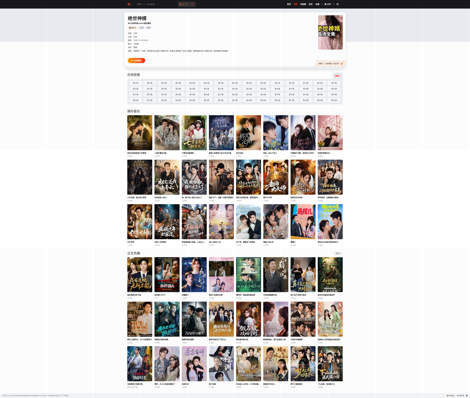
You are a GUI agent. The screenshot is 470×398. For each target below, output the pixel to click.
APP (329, 4)
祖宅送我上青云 (160, 197)
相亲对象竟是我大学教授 (136, 153)
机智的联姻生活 (324, 153)
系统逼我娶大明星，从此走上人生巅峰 (194, 242)
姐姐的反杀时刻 (297, 197)
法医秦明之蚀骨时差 (135, 384)
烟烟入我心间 (268, 242)
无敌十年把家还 (160, 242)
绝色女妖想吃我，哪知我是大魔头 (248, 197)
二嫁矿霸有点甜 (160, 153)
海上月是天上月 (215, 242)
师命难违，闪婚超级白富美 (328, 197)
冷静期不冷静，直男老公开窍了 (303, 153)
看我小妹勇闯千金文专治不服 (220, 153)
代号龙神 (130, 242)
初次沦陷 (239, 153)
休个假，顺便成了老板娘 (245, 242)
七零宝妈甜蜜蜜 (188, 153)
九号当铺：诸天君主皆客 (136, 197)
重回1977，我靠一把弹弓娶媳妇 (221, 197)
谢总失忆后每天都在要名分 (328, 242)
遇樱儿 (293, 242)
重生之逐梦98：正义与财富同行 (139, 339)
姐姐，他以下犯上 (270, 153)
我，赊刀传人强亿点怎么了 (192, 197)
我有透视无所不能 (134, 295)
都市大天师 (267, 197)
